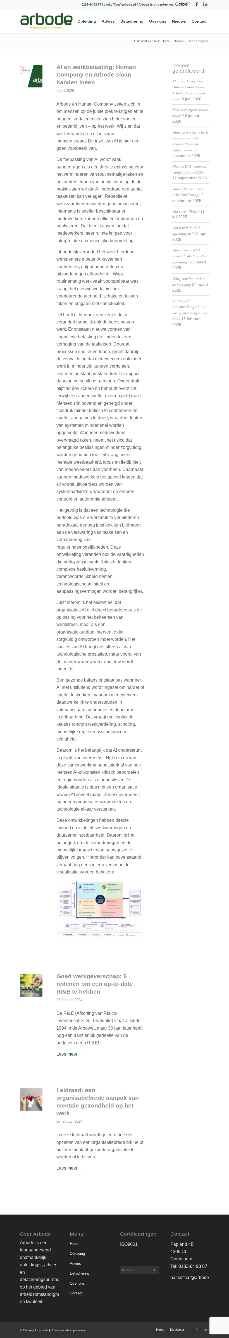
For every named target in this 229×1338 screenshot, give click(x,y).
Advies (75, 1263)
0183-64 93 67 (192, 1266)
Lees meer (66, 1054)
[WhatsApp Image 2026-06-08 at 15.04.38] (31, 76)
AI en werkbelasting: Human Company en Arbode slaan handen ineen (96, 74)
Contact (76, 1293)
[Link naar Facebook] (197, 4)
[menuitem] (66, 21)
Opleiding (77, 1253)
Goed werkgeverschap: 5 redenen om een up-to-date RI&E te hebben (94, 984)
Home (74, 1244)
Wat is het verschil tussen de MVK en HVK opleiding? (190, 256)
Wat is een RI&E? (185, 211)
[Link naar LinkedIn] (205, 4)
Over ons (77, 1283)
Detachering (79, 1273)
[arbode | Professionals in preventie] (46, 21)
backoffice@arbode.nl (192, 1277)
